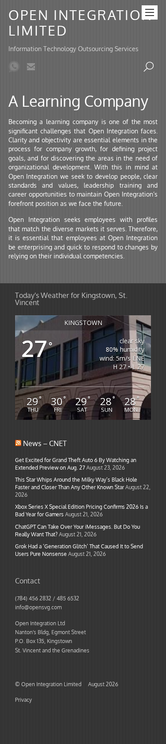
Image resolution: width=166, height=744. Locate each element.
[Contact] (31, 67)
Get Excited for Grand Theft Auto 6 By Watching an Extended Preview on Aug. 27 (75, 463)
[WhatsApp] (14, 67)
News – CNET (45, 443)
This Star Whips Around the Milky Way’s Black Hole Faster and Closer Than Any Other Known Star (76, 483)
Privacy (23, 699)
